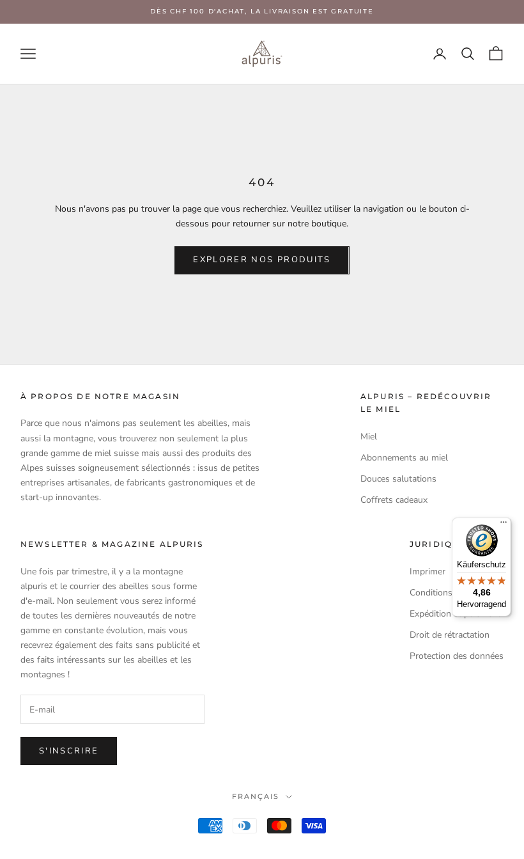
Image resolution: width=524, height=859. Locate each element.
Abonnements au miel (404, 458)
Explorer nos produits (261, 259)
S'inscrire (68, 751)
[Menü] (503, 525)
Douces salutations (398, 479)
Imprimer (427, 571)
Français (255, 796)
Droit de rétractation (449, 635)
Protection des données (457, 656)
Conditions (431, 593)
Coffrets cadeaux (394, 500)
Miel (368, 436)
